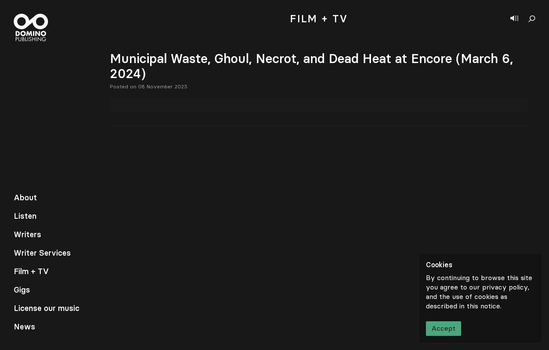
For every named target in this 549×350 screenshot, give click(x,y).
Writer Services (42, 253)
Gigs (22, 290)
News (24, 327)
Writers (27, 234)
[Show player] (514, 18)
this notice (483, 306)
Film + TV (31, 271)
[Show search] (531, 18)
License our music (46, 308)
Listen (25, 216)
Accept (443, 328)
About (25, 197)
